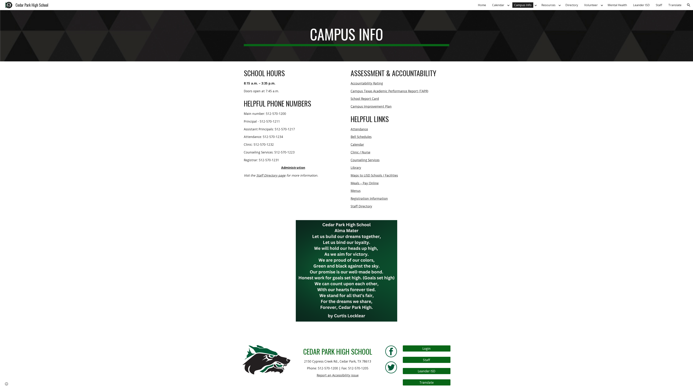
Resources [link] (548, 5)
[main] (346, 36)
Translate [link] (674, 5)
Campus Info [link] (522, 5)
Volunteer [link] (591, 5)
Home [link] (482, 5)
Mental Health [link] (617, 5)
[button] (688, 5)
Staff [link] (659, 5)
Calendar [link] (498, 5)
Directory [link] (571, 5)
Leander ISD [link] (641, 5)
